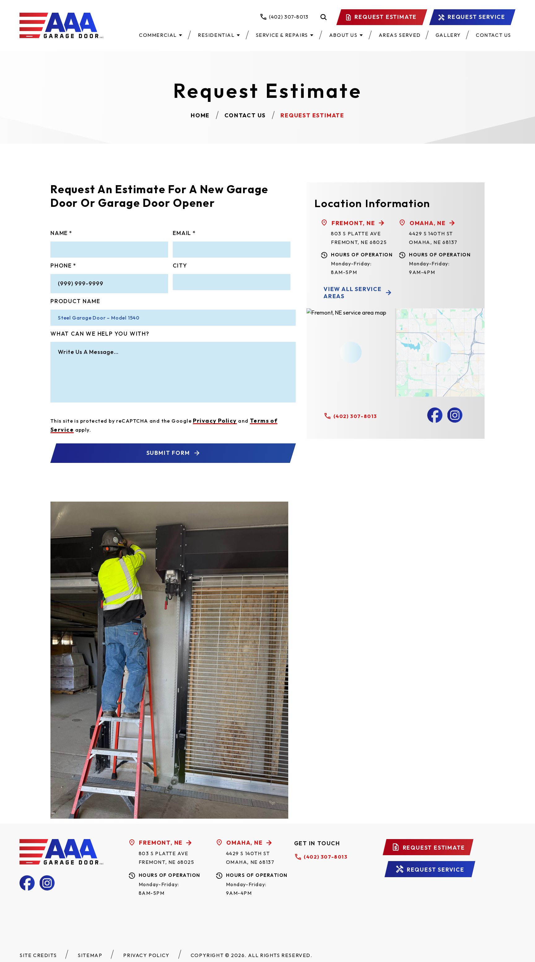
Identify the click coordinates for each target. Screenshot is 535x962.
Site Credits (38, 955)
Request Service (476, 16)
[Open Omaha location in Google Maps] (440, 352)
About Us (343, 35)
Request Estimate (385, 16)
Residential (216, 35)
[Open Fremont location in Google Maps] (351, 352)
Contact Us (493, 35)
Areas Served (400, 35)
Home (200, 115)
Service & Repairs (282, 35)
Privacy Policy (215, 420)
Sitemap (90, 955)
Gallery (448, 35)
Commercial (158, 35)
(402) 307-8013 (355, 416)
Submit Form (168, 452)
